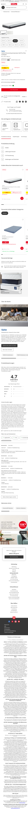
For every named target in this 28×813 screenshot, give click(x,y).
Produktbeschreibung (6, 136)
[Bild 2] (10, 33)
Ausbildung (14, 609)
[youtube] (19, 621)
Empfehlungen (16, 136)
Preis (16, 437)
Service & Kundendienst (14, 580)
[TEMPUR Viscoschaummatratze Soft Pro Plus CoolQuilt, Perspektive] (14, 21)
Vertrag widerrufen (14, 573)
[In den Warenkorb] (22, 198)
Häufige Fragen (14, 577)
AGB (5, 626)
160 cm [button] (16, 44)
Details (7, 147)
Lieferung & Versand (10, 151)
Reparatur (14, 574)
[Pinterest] (23, 102)
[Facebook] (20, 102)
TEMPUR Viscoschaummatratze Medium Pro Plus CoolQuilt (12, 169)
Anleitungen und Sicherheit (12, 159)
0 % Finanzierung (9, 155)
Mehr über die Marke (7, 349)
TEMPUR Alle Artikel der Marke (9, 345)
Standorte (14, 589)
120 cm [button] (21, 40)
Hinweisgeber (7, 629)
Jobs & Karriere (14, 607)
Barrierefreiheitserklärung (10, 630)
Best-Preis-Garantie (14, 594)
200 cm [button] (22, 44)
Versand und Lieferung (14, 568)
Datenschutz (7, 627)
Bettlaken (5, 213)
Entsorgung (14, 576)
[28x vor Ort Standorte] (23, 4)
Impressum (6, 624)
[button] (3, 4)
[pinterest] (12, 621)
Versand (8, 74)
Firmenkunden (14, 582)
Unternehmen (14, 605)
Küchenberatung (14, 591)
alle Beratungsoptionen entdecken (14, 113)
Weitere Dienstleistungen (14, 597)
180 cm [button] (3, 44)
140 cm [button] (10, 44)
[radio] (14, 386)
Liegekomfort (7, 437)
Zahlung (14, 569)
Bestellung (14, 566)
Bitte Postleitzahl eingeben (8, 82)
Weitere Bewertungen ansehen (9, 497)
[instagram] (16, 621)
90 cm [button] (9, 40)
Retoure (14, 571)
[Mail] (26, 102)
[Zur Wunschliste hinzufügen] (26, 50)
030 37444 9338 (12, 109)
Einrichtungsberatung (14, 592)
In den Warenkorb (14, 89)
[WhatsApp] (17, 102)
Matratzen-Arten (6, 503)
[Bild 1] (3, 33)
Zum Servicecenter (14, 557)
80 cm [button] (3, 40)
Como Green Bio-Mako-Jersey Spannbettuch (11, 218)
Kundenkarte (14, 610)
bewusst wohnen (14, 612)
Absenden (23, 532)
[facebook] (9, 621)
